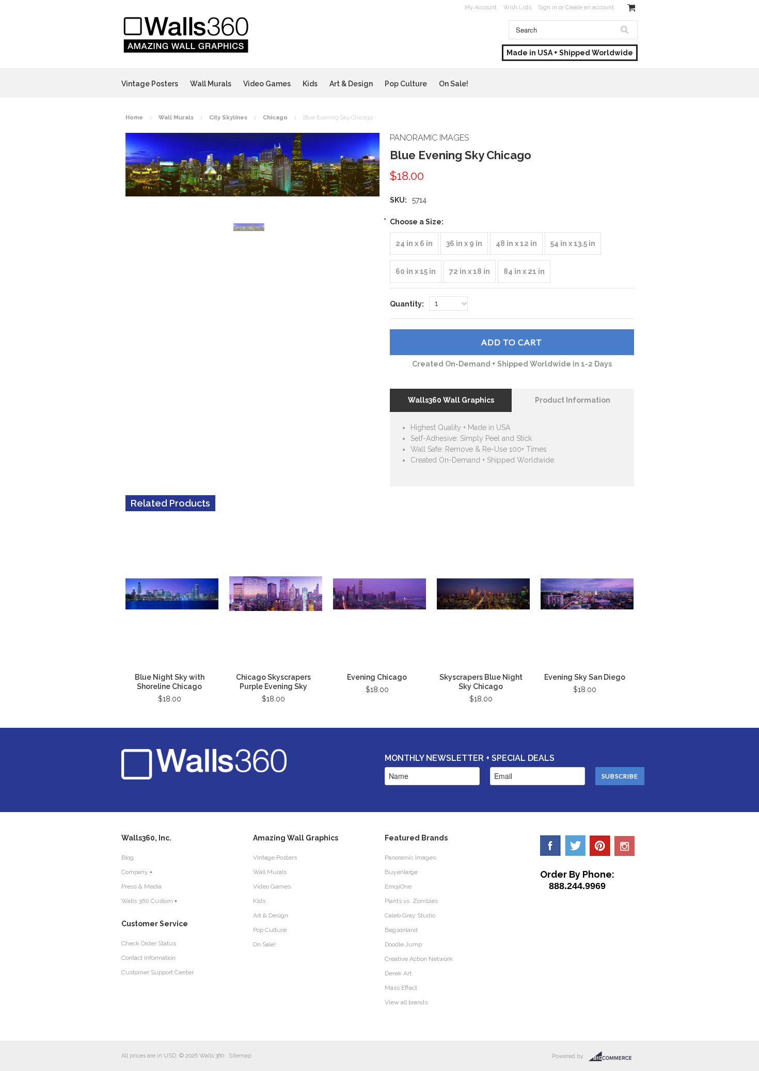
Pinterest (600, 845)
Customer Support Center (157, 972)
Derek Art (398, 973)
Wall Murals (210, 84)
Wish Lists (517, 7)
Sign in (547, 7)
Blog (127, 857)
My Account (481, 7)
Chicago (275, 117)
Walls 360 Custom (147, 901)
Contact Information (148, 957)
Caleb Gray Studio (410, 915)
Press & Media (141, 886)
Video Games (267, 84)
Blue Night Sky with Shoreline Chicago (169, 682)
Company (134, 872)
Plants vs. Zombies (411, 901)
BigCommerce (613, 1056)
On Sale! (453, 84)
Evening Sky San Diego (584, 677)
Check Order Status (148, 943)
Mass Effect (401, 987)
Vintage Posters (149, 84)
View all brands (406, 1002)
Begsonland (401, 930)
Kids (310, 84)
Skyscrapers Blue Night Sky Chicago (481, 682)
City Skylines (228, 117)
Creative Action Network (419, 958)
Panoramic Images (410, 857)
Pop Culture (406, 84)
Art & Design (351, 84)
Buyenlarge (401, 872)
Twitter (575, 845)
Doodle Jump (403, 944)
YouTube (624, 845)
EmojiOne (398, 886)
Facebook (550, 845)
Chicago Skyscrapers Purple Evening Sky (273, 682)
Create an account (589, 7)
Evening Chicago (377, 677)
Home (134, 117)
